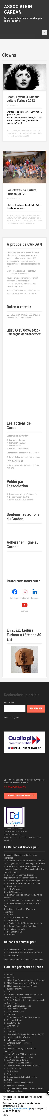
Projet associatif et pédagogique (23, 494)
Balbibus (10, 977)
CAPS (9, 992)
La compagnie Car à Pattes (18, 1037)
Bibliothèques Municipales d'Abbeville (23, 983)
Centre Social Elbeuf (15, 1012)
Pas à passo (12, 1074)
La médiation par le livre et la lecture (24, 457)
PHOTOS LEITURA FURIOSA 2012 (19, 221)
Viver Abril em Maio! (15, 1085)
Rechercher (9, 702)
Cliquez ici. (19, 286)
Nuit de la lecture (14, 1068)
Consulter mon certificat (20, 795)
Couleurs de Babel (14, 1020)
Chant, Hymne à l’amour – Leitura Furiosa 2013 (24, 99)
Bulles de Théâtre (14, 989)
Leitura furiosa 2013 (21, 136)
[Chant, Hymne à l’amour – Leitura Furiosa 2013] (24, 77)
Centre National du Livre (17, 1009)
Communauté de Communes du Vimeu (23, 1017)
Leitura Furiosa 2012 (27, 223)
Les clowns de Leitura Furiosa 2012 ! (21, 192)
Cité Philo (11, 1014)
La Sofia (10, 1046)
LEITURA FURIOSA (25, 131)
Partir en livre (12, 1071)
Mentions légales (11, 717)
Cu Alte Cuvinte (13, 1023)
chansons (26, 133)
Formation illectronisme (19, 448)
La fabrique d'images (16, 1040)
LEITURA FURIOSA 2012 (31, 218)
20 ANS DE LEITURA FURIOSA (20, 215)
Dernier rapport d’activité (19, 497)
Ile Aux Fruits (12, 1031)
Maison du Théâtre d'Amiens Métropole (24, 1066)
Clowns (33, 133)
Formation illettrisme (18, 440)
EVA (8, 1029)
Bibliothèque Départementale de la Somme (25, 980)
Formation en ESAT (17, 443)
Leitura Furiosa (12, 223)
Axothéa (10, 975)
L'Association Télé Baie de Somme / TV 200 (25, 1034)
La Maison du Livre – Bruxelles (19, 1043)
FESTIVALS (13, 131)
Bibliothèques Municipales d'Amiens (22, 986)
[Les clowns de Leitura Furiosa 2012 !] (24, 167)
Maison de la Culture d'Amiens (20, 1063)
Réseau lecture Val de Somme (20, 1083)
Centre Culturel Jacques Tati (19, 1006)
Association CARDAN (18, 9)
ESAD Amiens (13, 1026)
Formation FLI (15, 446)
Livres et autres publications (21, 500)
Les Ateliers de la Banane (17, 1060)
